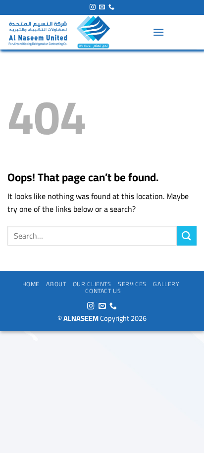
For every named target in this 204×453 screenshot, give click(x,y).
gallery (166, 284)
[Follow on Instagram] (93, 7)
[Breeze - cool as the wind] (76, 32)
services (132, 284)
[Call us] (111, 7)
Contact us (103, 291)
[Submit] (187, 235)
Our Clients (92, 284)
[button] (158, 32)
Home (31, 284)
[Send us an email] (102, 7)
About (56, 284)
